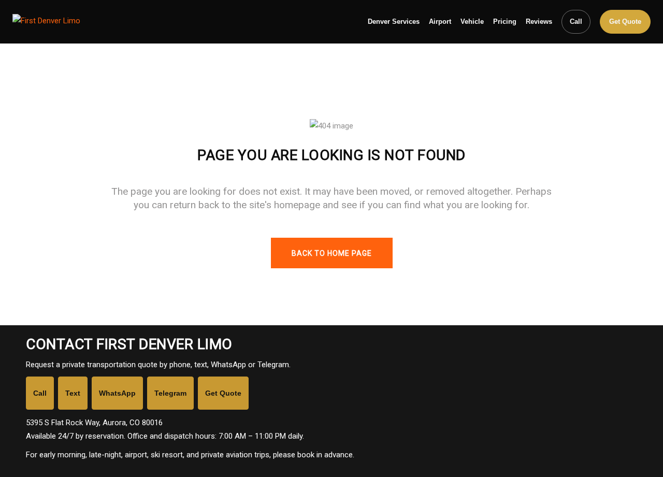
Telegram (170, 393)
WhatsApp (117, 393)
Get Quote (625, 21)
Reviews (539, 21)
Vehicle (472, 21)
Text (72, 393)
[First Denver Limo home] (77, 22)
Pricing (504, 21)
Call (576, 21)
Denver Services (394, 21)
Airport (440, 21)
